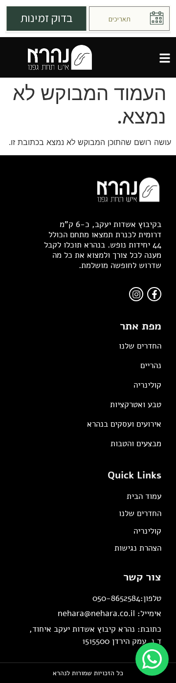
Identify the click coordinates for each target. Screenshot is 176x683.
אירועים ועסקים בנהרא (124, 424)
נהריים (150, 365)
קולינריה (147, 385)
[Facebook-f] (154, 294)
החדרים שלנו (140, 346)
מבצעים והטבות (135, 443)
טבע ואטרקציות (135, 404)
